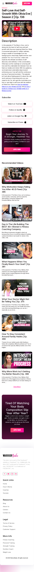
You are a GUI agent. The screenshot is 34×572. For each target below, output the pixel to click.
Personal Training (9, 543)
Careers (5, 509)
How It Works (7, 487)
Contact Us (6, 513)
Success (5, 493)
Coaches (6, 490)
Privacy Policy (7, 526)
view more (17, 387)
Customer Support (9, 529)
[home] (13, 3)
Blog (4, 503)
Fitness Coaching (8, 540)
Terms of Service (8, 523)
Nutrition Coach (8, 549)
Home (5, 484)
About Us (6, 506)
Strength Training (8, 546)
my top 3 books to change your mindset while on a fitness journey (16, 89)
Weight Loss (7, 552)
